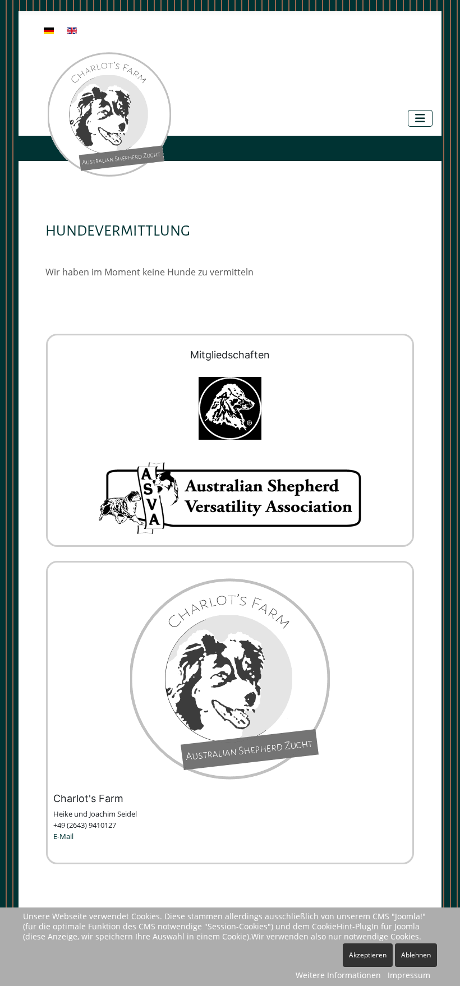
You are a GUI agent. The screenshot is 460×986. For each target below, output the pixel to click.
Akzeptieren (368, 955)
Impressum (409, 975)
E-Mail (63, 836)
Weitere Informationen (338, 975)
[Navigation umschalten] (420, 118)
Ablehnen (416, 955)
